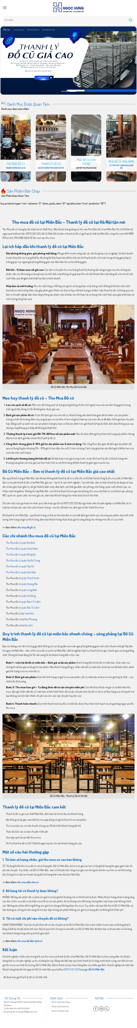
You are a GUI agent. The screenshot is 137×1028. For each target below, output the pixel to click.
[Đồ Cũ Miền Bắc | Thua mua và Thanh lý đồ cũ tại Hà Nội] (68, 7)
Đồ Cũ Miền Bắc (97, 969)
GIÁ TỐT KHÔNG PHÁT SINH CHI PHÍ (51, 168)
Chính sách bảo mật (60, 1011)
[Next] (131, 60)
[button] (5, 7)
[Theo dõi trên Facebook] (95, 1008)
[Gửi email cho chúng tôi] (101, 1008)
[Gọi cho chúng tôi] (106, 1008)
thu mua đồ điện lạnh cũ (29, 941)
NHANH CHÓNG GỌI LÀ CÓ (15, 168)
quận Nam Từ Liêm (31, 601)
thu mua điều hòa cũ (27, 882)
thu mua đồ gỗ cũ (26, 527)
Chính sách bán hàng (61, 1002)
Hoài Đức (29, 613)
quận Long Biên (29, 590)
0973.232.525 (71, 969)
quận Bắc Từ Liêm (30, 607)
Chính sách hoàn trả (60, 1006)
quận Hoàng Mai (29, 584)
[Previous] (6, 60)
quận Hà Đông (28, 595)
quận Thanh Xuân (30, 578)
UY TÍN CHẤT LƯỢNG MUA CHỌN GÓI (121, 166)
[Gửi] (130, 20)
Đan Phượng (30, 619)
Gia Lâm (28, 625)
